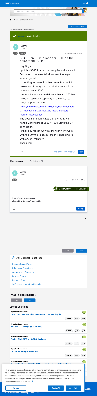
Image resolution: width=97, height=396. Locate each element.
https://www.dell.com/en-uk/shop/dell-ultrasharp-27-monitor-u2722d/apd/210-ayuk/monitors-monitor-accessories (47, 110)
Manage (16, 388)
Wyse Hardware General (23, 20)
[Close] (81, 366)
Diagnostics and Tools (22, 264)
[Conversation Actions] (83, 53)
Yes (30, 300)
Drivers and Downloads (22, 268)
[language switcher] (87, 3)
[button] (69, 318)
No (17, 300)
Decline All (56, 388)
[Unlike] (22, 152)
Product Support (19, 276)
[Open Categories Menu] (92, 3)
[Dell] (11, 20)
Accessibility (86, 389)
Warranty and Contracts (23, 272)
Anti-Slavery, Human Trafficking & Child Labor (20, 393)
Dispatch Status (19, 280)
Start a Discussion (77, 26)
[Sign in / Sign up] (84, 3)
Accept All (73, 388)
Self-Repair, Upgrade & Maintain (26, 284)
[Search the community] (83, 11)
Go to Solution (33, 36)
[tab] (18, 161)
